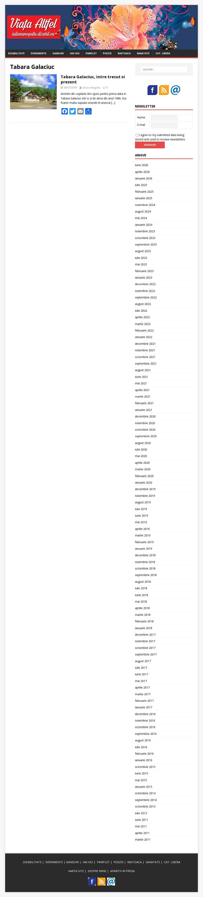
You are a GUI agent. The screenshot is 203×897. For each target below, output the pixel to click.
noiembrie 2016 (145, 720)
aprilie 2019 (142, 529)
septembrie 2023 (146, 244)
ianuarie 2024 (143, 225)
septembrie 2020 (146, 436)
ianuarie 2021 (143, 410)
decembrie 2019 (145, 489)
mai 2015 (141, 780)
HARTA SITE (76, 871)
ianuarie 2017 (143, 707)
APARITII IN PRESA (122, 871)
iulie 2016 (141, 747)
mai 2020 (141, 456)
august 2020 (143, 443)
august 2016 (143, 740)
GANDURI (58, 53)
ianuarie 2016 (143, 760)
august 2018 (143, 582)
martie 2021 (142, 396)
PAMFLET (91, 53)
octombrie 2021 (145, 357)
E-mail (141, 125)
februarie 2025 (144, 191)
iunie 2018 (141, 595)
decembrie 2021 (145, 344)
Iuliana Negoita (91, 87)
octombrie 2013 (145, 806)
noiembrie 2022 (145, 291)
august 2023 (143, 251)
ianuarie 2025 (143, 198)
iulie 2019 (141, 509)
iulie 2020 (141, 449)
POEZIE (107, 53)
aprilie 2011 (142, 833)
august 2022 (143, 304)
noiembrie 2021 (145, 350)
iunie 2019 (141, 515)
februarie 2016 (144, 753)
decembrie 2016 (145, 714)
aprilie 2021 (142, 390)
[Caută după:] (164, 69)
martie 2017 (142, 694)
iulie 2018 (141, 588)
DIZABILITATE (16, 53)
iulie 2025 (141, 185)
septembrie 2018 (146, 575)
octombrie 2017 (145, 648)
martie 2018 (142, 615)
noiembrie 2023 (145, 231)
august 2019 (143, 502)
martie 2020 (142, 469)
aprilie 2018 (142, 608)
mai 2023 (141, 264)
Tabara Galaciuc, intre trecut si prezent (93, 79)
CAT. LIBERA (163, 53)
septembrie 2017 (146, 654)
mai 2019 (141, 522)
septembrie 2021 (146, 363)
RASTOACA (124, 53)
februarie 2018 (144, 621)
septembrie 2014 (146, 800)
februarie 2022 (144, 330)
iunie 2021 (141, 377)
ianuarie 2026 (143, 178)
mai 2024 (141, 218)
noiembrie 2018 (145, 562)
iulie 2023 (141, 258)
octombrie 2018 (145, 568)
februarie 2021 (144, 403)
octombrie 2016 (145, 727)
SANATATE (143, 53)
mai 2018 (141, 601)
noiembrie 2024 (145, 205)
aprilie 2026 (142, 172)
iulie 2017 (141, 667)
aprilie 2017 (142, 687)
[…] (113, 103)
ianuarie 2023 (143, 277)
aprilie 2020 (142, 463)
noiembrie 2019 (145, 496)
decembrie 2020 (145, 416)
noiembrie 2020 (145, 423)
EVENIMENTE (38, 53)
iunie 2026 (141, 165)
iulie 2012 (141, 813)
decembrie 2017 (145, 634)
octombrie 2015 (145, 767)
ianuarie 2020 (143, 482)
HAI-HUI (74, 53)
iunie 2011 (141, 820)
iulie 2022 (141, 310)
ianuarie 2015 (143, 786)
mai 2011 (141, 826)
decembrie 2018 (145, 555)
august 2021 (143, 370)
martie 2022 (142, 324)
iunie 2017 (141, 674)
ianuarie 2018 (143, 628)
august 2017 (143, 661)
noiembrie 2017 (145, 641)
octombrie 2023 (145, 238)
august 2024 (143, 211)
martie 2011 (142, 839)
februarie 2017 (144, 701)
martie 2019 (142, 535)
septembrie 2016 (146, 734)
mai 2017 (141, 681)
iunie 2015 (141, 773)
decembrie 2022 (145, 284)
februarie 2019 (144, 542)
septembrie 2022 (146, 297)
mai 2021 (141, 383)
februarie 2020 (144, 476)
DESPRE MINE (97, 871)
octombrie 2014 (145, 793)
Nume (141, 117)
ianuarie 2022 (143, 337)
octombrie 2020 (145, 429)
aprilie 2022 (142, 317)
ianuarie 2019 (143, 548)
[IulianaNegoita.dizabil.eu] (101, 47)
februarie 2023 (144, 271)
